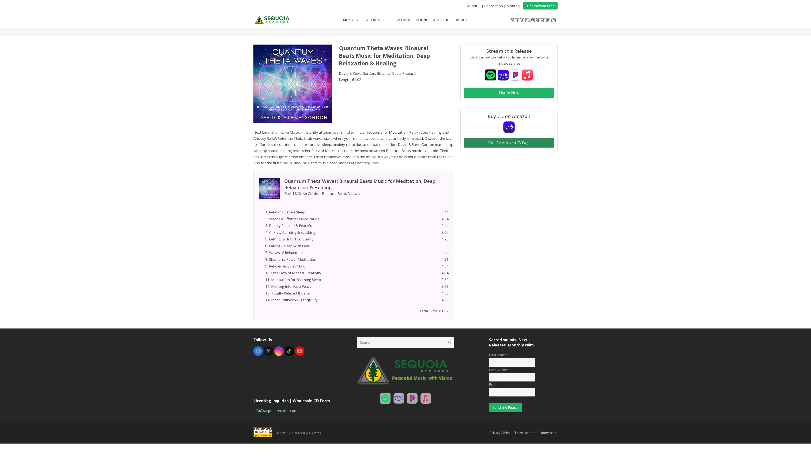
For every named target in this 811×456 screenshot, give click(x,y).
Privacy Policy (499, 432)
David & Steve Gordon (357, 73)
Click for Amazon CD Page (509, 142)
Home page (549, 432)
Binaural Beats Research (397, 73)
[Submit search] (449, 342)
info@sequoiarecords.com (275, 410)
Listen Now (509, 92)
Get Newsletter (540, 5)
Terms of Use (524, 432)
